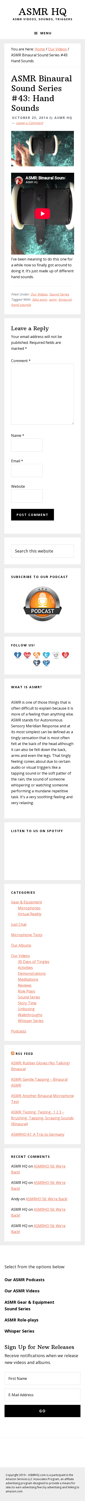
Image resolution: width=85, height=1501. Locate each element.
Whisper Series (31, 1020)
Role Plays (26, 991)
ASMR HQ (43, 12)
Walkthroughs (30, 1014)
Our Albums (21, 945)
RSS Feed (24, 1053)
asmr (53, 299)
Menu (46, 33)
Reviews (25, 985)
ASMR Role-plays (21, 1320)
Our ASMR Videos (22, 1290)
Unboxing (26, 1008)
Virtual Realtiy (29, 913)
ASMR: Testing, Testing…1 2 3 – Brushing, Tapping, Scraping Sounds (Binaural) (42, 1118)
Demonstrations (32, 973)
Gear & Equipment (26, 902)
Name (17, 435)
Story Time (27, 1003)
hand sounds (21, 305)
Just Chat (19, 924)
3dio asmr (39, 299)
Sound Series (59, 294)
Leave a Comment (29, 123)
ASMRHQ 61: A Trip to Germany (37, 1134)
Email (17, 460)
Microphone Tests (26, 934)
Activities (25, 967)
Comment (21, 360)
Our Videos (39, 294)
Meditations (28, 979)
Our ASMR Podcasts (24, 1279)
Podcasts (18, 1031)
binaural (64, 299)
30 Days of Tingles (33, 961)
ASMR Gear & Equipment (29, 1302)
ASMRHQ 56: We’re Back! (46, 1198)
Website (18, 486)
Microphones (29, 908)
